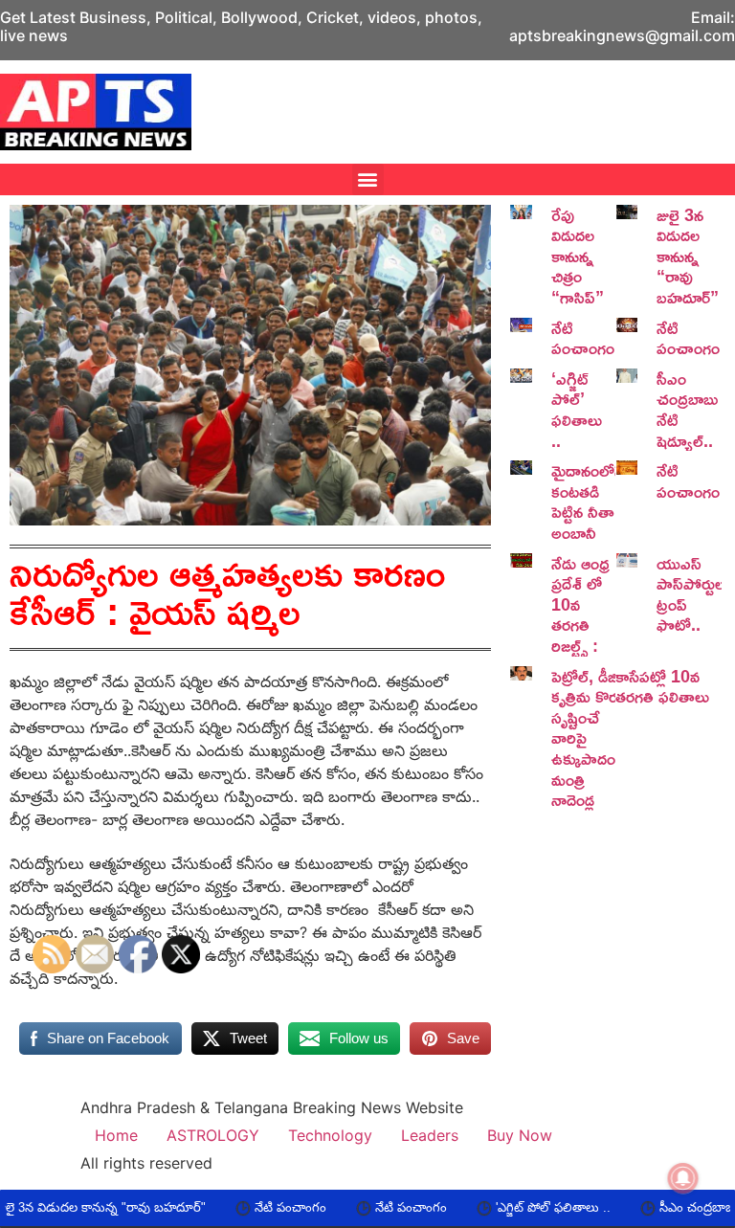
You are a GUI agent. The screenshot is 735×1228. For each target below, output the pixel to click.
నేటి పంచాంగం (582, 338)
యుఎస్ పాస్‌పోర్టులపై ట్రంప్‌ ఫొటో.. (696, 594)
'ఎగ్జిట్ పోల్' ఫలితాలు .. (504, 1207)
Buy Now (519, 1135)
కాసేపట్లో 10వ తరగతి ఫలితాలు (662, 686)
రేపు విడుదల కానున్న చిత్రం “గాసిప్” (577, 255)
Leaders (429, 1135)
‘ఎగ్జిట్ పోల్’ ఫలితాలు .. (576, 409)
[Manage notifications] (683, 1178)
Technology (330, 1135)
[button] (368, 179)
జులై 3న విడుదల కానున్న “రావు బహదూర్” (688, 255)
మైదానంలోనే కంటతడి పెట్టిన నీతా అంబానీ (588, 501)
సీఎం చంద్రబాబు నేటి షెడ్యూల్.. (687, 409)
